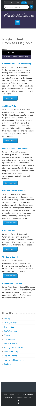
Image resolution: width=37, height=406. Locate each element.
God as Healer (9, 339)
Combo (24, 2)
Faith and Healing (11, 352)
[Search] (31, 7)
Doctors (7, 364)
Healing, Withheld (11, 356)
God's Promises (10, 331)
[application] (16, 52)
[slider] (23, 52)
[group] (13, 52)
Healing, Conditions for (13, 347)
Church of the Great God (18, 15)
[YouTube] (18, 403)
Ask (12, 2)
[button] (4, 52)
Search (18, 2)
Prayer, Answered (11, 323)
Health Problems (11, 343)
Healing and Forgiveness (14, 360)
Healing (7, 319)
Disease (7, 335)
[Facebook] (18, 400)
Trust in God (9, 327)
